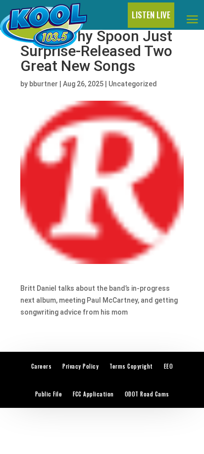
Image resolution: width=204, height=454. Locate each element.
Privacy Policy (80, 366)
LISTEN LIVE (151, 14)
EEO (168, 366)
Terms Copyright (131, 366)
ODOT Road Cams (147, 394)
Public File (48, 394)
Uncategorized (132, 84)
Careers (41, 366)
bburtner (43, 84)
